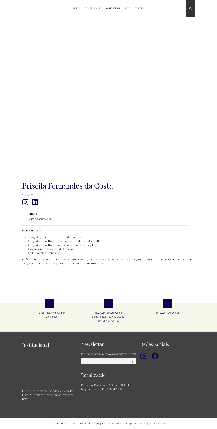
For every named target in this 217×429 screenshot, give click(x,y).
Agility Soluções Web (154, 423)
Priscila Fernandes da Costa (67, 185)
